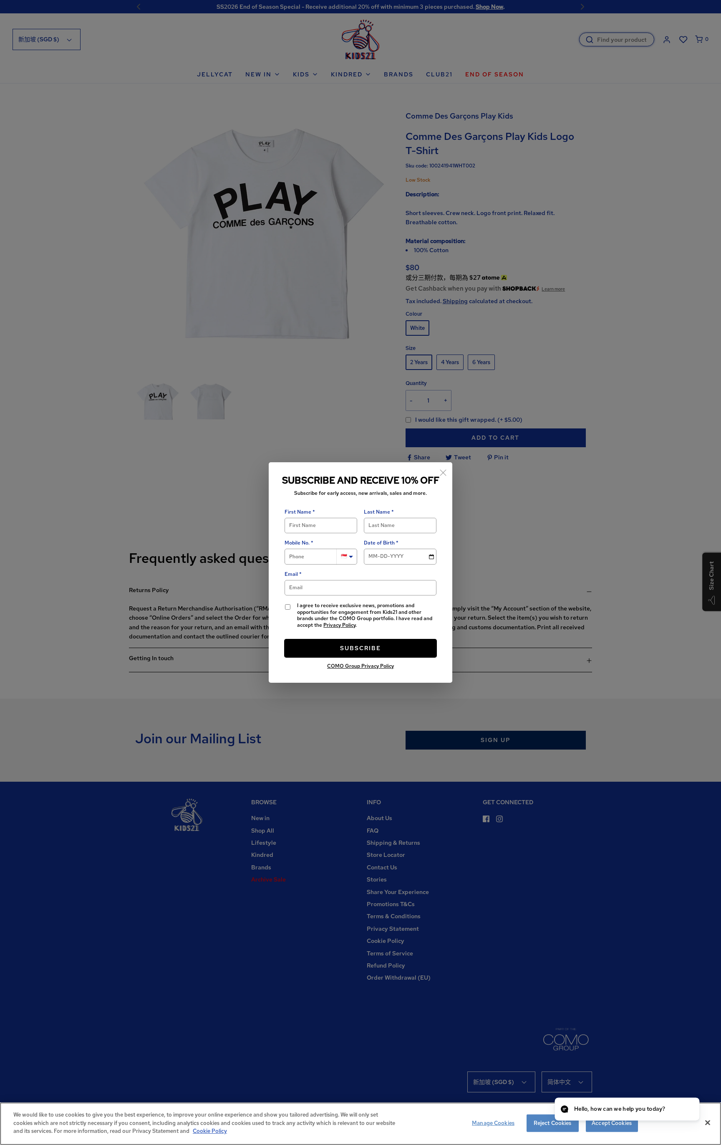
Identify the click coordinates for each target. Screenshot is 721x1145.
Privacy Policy (339, 625)
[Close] (443, 471)
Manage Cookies (493, 1123)
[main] (360, 1123)
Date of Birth (379, 543)
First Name (298, 512)
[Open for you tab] (686, 1110)
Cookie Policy (210, 1131)
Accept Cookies (612, 1123)
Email (291, 574)
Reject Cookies (553, 1123)
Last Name (377, 512)
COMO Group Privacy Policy (360, 666)
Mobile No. (297, 543)
